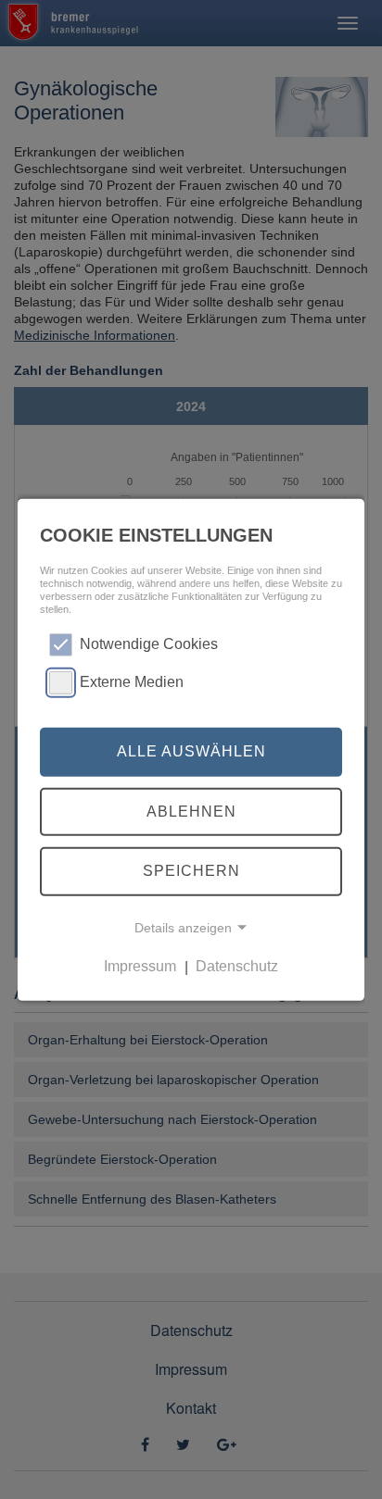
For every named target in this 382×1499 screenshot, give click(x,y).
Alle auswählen (191, 751)
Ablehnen (191, 811)
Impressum (140, 967)
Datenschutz (237, 967)
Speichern (191, 871)
